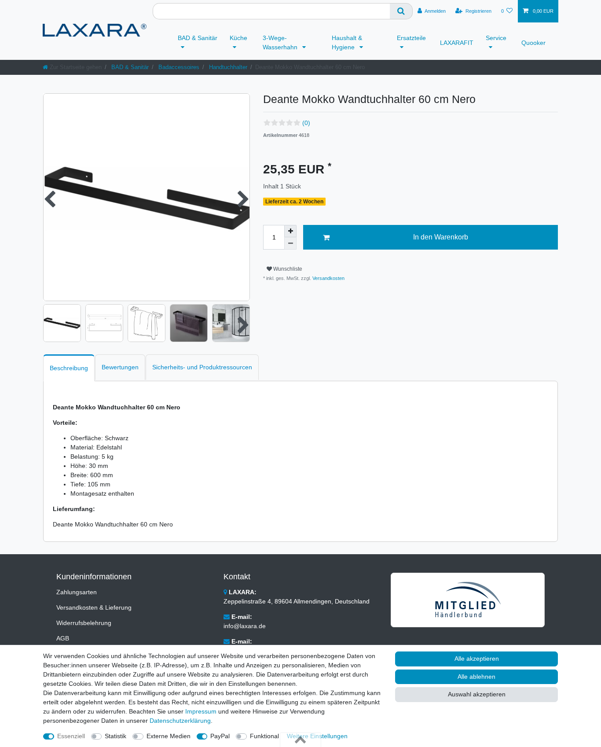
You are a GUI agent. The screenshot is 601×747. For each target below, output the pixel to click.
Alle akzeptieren (476, 658)
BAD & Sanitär (197, 37)
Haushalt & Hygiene (347, 42)
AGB (62, 638)
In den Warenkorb (440, 237)
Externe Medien (169, 736)
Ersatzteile (411, 37)
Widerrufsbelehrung (83, 622)
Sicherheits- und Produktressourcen (202, 367)
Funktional (264, 736)
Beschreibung (69, 368)
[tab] (69, 367)
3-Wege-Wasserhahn (281, 42)
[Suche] (401, 11)
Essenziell (71, 736)
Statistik (115, 736)
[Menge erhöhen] (290, 231)
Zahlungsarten (76, 592)
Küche (238, 37)
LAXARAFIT (456, 42)
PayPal (220, 736)
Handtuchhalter (227, 67)
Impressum (200, 711)
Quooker (533, 42)
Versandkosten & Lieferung (94, 607)
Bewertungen (120, 367)
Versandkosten (327, 278)
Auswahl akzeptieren (477, 694)
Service (496, 37)
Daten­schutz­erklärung (180, 720)
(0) (306, 122)
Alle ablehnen (476, 676)
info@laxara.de (245, 625)
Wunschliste (287, 269)
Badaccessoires (178, 67)
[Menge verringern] (290, 243)
